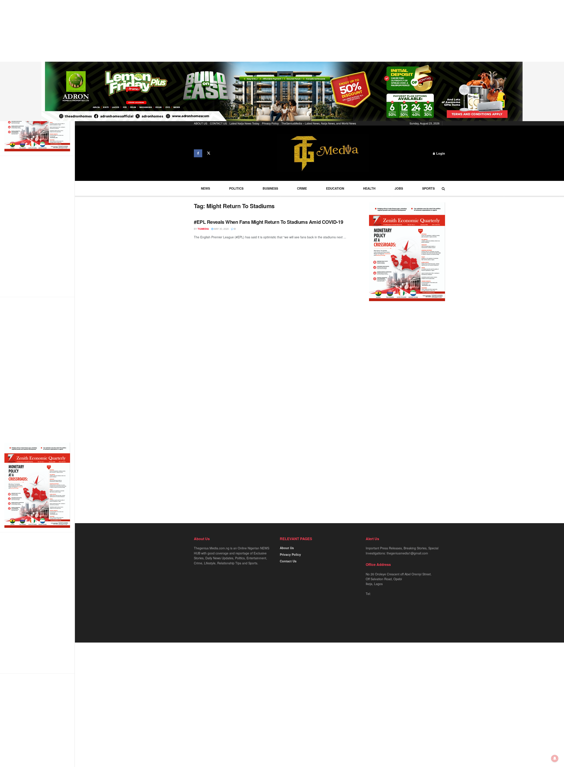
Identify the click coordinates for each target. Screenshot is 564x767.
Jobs (399, 188)
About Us (287, 548)
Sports (428, 188)
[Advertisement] (132, 31)
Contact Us (288, 561)
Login (440, 153)
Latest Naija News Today (244, 123)
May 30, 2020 (221, 228)
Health (369, 188)
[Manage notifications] (554, 758)
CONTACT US (218, 123)
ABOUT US (200, 123)
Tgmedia (203, 228)
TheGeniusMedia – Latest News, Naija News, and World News (318, 123)
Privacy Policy (270, 123)
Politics (236, 188)
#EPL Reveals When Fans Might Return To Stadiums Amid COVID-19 (268, 221)
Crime (302, 188)
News (205, 188)
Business (270, 188)
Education (335, 188)
